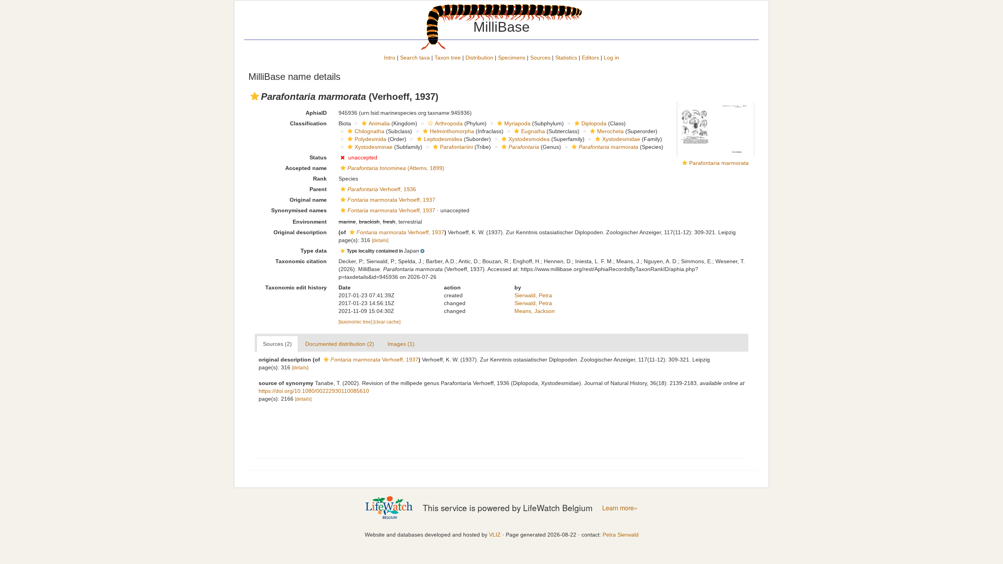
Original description (300, 232)
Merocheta (610, 131)
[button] (254, 96)
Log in (611, 57)
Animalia (379, 123)
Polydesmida (370, 139)
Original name (308, 200)
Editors (590, 57)
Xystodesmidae (621, 139)
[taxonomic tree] (356, 322)
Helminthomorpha (452, 131)
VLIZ (495, 534)
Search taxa (415, 57)
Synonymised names (299, 210)
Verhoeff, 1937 (391, 200)
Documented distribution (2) (339, 344)
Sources (540, 57)
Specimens (511, 57)
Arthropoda (449, 123)
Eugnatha (533, 131)
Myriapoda (517, 123)
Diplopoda (594, 123)
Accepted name (306, 168)
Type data (314, 251)
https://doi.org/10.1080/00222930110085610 (314, 391)
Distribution (479, 57)
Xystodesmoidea (529, 139)
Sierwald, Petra (533, 295)
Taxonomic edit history (296, 287)
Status (318, 157)
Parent (318, 189)
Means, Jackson (534, 311)
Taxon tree (448, 57)
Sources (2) (277, 344)
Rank (320, 178)
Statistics (566, 57)
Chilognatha (369, 131)
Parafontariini (456, 147)
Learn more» (619, 507)
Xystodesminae (374, 147)
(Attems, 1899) (396, 168)
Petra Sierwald (621, 534)
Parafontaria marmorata (719, 163)
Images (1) (401, 344)
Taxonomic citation (301, 261)
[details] (380, 240)
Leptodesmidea (443, 139)
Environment (310, 222)
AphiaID (316, 113)
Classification (308, 123)
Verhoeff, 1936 (382, 189)
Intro (389, 57)
